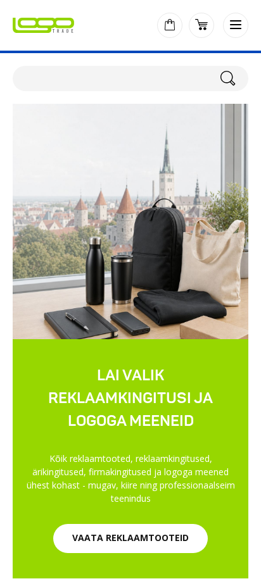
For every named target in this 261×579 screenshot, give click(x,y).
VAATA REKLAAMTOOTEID (130, 538)
